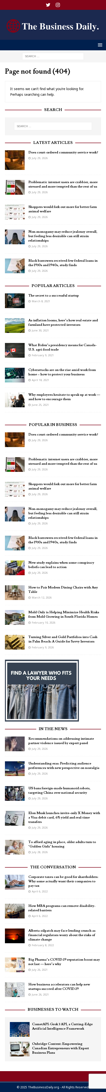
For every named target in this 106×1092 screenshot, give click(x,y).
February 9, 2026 (43, 647)
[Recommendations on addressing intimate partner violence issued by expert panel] (15, 744)
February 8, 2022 (43, 945)
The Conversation (53, 867)
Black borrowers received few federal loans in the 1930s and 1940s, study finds (63, 263)
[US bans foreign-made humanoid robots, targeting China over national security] (15, 793)
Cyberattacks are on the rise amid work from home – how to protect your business (62, 372)
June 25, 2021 (40, 405)
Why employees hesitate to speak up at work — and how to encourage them (64, 397)
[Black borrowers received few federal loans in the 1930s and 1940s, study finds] (15, 266)
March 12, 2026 (42, 597)
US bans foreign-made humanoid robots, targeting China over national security (59, 790)
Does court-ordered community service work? (63, 152)
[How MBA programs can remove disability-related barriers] (15, 911)
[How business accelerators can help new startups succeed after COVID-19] (15, 989)
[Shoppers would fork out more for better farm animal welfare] (15, 212)
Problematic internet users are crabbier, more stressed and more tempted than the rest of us (63, 184)
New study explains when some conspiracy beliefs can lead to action (61, 564)
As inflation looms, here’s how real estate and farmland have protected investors (63, 322)
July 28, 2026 (40, 852)
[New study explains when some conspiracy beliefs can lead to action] (15, 567)
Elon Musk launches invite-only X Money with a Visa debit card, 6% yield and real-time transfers (64, 817)
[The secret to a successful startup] (15, 300)
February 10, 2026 (43, 622)
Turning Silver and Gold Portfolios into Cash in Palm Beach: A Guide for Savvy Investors (62, 639)
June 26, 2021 (40, 994)
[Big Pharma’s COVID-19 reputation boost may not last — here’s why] (15, 964)
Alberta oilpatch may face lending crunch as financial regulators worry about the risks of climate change (61, 935)
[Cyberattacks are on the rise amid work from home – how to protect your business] (15, 375)
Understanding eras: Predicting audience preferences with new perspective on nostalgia (63, 765)
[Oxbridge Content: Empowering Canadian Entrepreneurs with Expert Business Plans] (20, 1049)
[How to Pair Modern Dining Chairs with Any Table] (15, 592)
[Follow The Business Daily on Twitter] (48, 5)
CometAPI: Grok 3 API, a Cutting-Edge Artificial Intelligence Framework (62, 1026)
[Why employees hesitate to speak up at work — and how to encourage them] (15, 400)
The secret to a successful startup (53, 295)
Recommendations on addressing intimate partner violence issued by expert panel (61, 741)
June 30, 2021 (40, 330)
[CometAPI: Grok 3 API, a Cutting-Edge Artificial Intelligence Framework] (20, 1029)
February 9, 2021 (43, 355)
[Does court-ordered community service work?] (15, 160)
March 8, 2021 (41, 301)
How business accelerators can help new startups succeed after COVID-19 (59, 986)
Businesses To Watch (53, 1009)
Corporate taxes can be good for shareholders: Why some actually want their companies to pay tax (63, 881)
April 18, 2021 (40, 380)
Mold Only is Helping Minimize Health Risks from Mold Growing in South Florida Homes (63, 614)
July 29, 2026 (40, 158)
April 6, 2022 (40, 891)
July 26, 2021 (40, 969)
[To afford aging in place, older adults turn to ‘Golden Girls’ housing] (15, 847)
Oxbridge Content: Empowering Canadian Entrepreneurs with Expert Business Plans (60, 1048)
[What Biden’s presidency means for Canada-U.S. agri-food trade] (15, 350)
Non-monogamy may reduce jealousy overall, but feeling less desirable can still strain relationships (62, 236)
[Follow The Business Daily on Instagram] (57, 5)
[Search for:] (53, 56)
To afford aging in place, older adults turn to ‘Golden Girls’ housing (62, 844)
